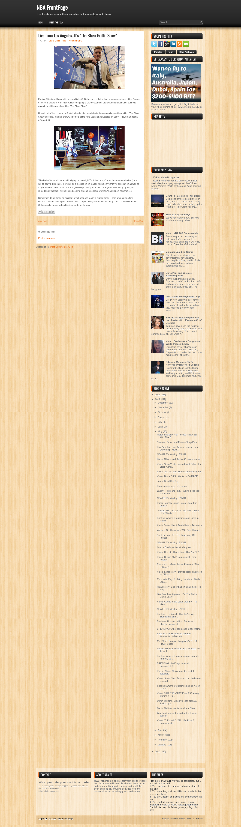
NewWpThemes (177, 818)
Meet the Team (56, 22)
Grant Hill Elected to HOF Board (183, 196)
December (163, 402)
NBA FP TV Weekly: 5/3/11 (171, 609)
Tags (170, 52)
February (163, 739)
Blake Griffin (55, 41)
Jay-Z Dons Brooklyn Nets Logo (183, 296)
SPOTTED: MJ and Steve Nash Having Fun (179, 471)
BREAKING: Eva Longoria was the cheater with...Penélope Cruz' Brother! (184, 320)
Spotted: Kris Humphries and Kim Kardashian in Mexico (174, 635)
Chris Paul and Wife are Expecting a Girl (179, 274)
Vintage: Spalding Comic (179, 252)
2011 (158, 399)
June (161, 426)
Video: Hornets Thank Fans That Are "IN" (178, 552)
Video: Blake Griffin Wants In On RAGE (177, 476)
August (162, 417)
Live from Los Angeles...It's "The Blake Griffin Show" (77, 35)
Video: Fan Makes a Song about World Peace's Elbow (183, 342)
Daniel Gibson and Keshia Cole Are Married (179, 459)
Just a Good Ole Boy (168, 481)
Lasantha (199, 818)
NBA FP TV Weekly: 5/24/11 (171, 454)
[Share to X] (46, 212)
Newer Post (42, 221)
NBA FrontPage (52, 7)
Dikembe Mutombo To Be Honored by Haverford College (182, 363)
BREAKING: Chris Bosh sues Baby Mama (178, 629)
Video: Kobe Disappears (166, 177)
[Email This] (40, 212)
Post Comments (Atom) (62, 247)
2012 (158, 394)
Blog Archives (186, 52)
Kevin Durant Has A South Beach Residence (179, 525)
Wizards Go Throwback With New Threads (178, 530)
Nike (64, 41)
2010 (158, 751)
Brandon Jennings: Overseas (172, 486)
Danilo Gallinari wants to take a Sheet (176, 708)
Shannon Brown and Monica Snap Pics (177, 442)
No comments (75, 41)
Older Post (138, 221)
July (160, 422)
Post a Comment (47, 238)
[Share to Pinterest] (53, 212)
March (161, 735)
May (160, 431)
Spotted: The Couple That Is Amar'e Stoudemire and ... (175, 615)
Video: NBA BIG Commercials (182, 233)
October (162, 412)
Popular (158, 52)
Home (40, 22)
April (160, 730)
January (162, 744)
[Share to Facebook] (50, 212)
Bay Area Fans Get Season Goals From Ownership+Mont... (177, 448)
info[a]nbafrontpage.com (48, 791)
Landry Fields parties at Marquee (174, 547)
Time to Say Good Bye (178, 214)
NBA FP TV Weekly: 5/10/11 (171, 542)
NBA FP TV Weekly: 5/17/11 (171, 498)
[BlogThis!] (43, 212)
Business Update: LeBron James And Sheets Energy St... (176, 622)
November (163, 407)
